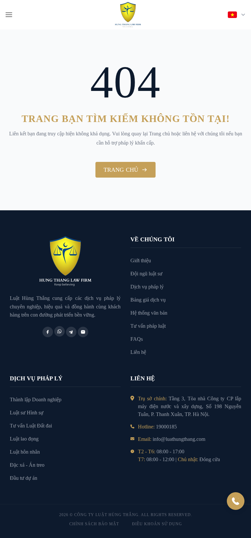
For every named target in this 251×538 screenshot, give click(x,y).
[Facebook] (47, 332)
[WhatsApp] (59, 331)
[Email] (83, 332)
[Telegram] (71, 332)
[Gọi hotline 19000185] (235, 501)
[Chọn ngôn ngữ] (237, 14)
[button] (9, 15)
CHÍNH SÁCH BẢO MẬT (94, 524)
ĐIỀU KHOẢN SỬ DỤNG (157, 524)
